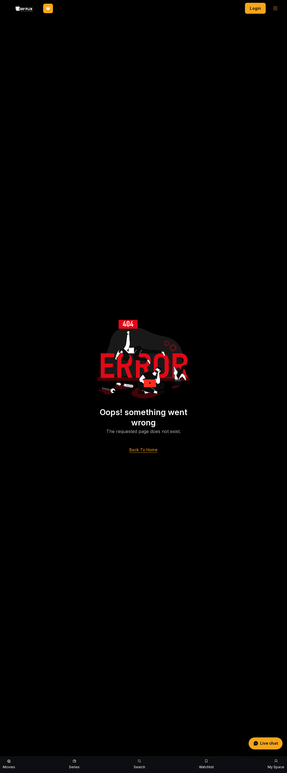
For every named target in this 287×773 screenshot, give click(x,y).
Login (255, 8)
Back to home (143, 450)
